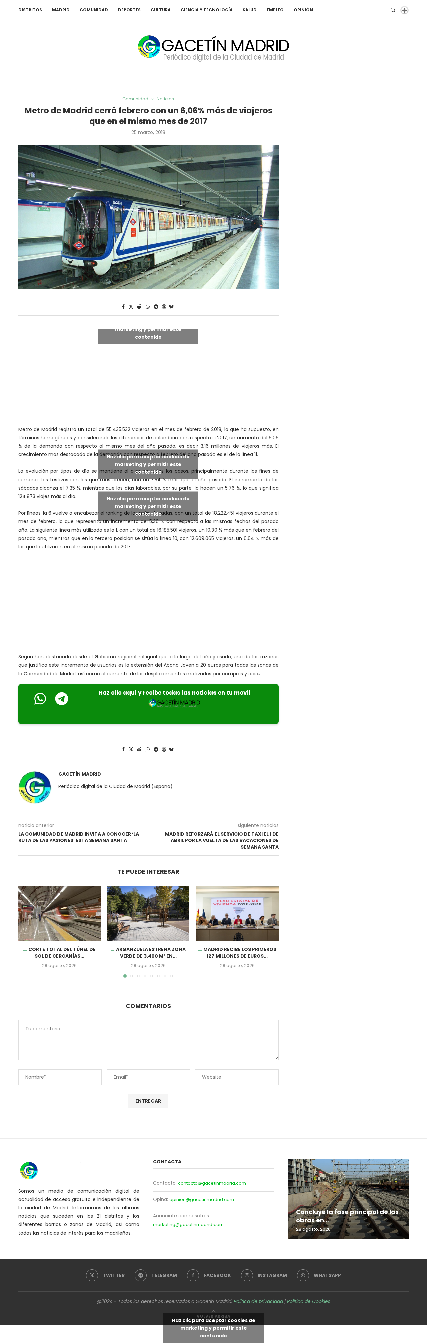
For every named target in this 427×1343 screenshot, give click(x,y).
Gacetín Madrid (79, 774)
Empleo (275, 10)
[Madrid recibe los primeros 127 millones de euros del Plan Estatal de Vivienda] (237, 913)
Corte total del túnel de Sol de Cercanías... (62, 952)
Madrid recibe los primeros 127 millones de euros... (239, 952)
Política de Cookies (308, 1301)
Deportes (129, 10)
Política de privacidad (258, 1301)
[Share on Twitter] (131, 306)
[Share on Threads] (164, 306)
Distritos (30, 10)
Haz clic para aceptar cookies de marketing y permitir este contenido (148, 329)
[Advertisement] (148, 603)
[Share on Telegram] (156, 306)
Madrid (61, 10)
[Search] (393, 10)
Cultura (161, 10)
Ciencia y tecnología (207, 10)
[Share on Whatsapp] (148, 306)
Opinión (303, 10)
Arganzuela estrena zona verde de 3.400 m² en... (151, 952)
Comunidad (94, 10)
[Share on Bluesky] (171, 306)
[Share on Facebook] (123, 306)
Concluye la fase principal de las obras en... (347, 1216)
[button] (27, 931)
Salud (250, 10)
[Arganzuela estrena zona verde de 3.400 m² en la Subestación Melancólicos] (148, 913)
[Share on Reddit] (139, 306)
